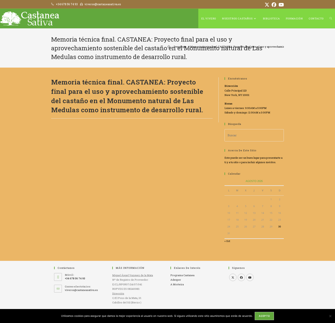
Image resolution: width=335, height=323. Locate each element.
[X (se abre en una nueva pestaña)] (266, 4)
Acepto (264, 315)
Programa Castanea (182, 275)
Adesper (175, 279)
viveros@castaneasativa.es (81, 290)
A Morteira (177, 284)
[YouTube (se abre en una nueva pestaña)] (280, 4)
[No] (330, 316)
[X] (233, 277)
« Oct (227, 241)
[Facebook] (241, 277)
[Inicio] (169, 46)
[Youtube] (250, 277)
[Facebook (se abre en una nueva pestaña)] (273, 4)
